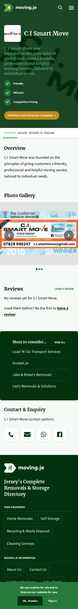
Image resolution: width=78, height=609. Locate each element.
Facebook (59, 443)
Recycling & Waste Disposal (28, 531)
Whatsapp (43, 443)
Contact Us (38, 569)
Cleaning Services (20, 543)
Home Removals (20, 518)
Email (27, 443)
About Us (14, 569)
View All (60, 342)
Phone (11, 443)
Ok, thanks (30, 601)
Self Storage (50, 518)
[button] (9, 235)
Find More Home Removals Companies (30, 115)
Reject (52, 601)
